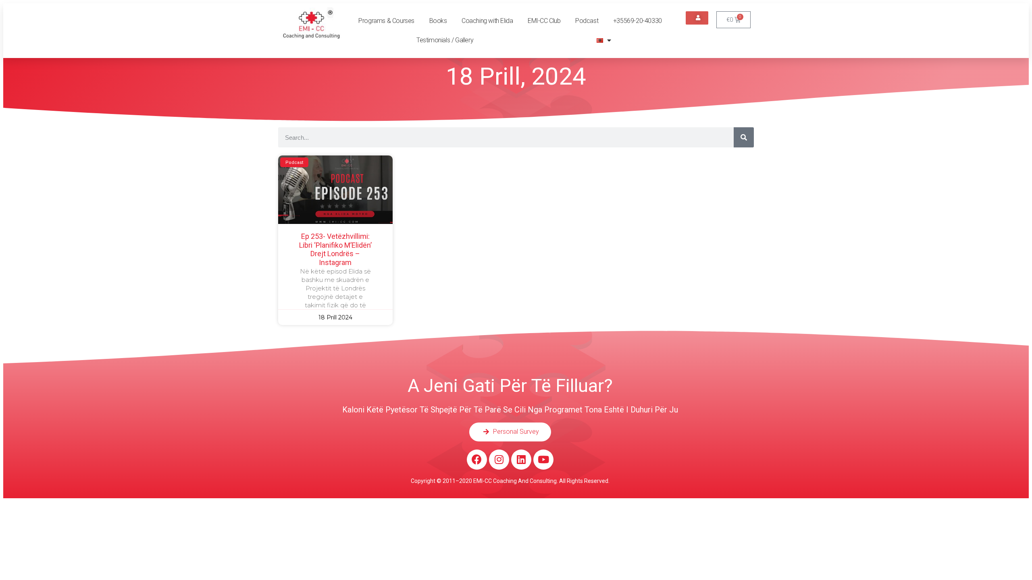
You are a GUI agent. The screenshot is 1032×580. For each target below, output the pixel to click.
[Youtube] (543, 460)
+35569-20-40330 (637, 21)
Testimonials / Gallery (444, 40)
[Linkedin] (521, 460)
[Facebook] (477, 460)
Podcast (586, 21)
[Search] (744, 137)
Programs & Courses (386, 21)
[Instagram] (499, 460)
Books (438, 21)
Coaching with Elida (487, 21)
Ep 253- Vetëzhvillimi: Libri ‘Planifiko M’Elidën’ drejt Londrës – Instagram (335, 249)
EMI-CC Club (544, 21)
